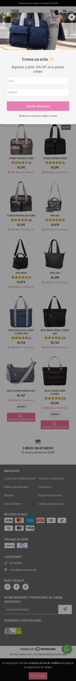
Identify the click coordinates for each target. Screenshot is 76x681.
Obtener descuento (38, 106)
